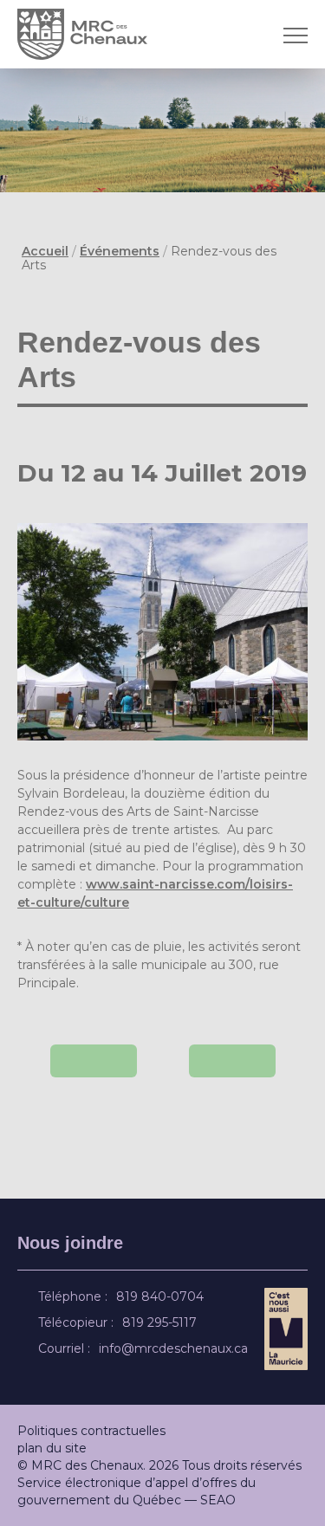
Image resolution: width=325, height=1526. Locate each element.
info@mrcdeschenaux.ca (175, 1348)
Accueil (45, 251)
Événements (119, 251)
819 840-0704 (162, 1296)
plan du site (52, 1448)
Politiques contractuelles (91, 1431)
